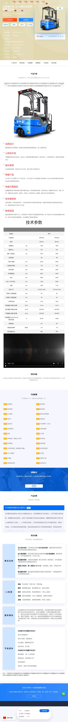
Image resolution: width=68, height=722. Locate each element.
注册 (60, 8)
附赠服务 (38, 63)
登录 (60, 6)
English (9, 10)
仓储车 (13, 24)
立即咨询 (9, 20)
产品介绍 (14, 63)
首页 (6, 3)
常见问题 (53, 63)
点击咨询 (34, 486)
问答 (35, 3)
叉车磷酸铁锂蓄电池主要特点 (17, 508)
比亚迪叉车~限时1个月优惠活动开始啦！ (24, 713)
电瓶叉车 (26, 675)
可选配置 (30, 63)
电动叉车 (21, 675)
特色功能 (22, 63)
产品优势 (45, 63)
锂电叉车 (15, 675)
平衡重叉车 (5, 24)
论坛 (29, 3)
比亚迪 (41, 36)
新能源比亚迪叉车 (36, 673)
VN (17, 10)
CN (48, 3)
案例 (23, 3)
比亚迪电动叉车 (17, 673)
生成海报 (51, 36)
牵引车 (22, 24)
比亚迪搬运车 (45, 673)
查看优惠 (44, 710)
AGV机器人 (30, 24)
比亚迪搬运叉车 (53, 673)
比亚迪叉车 (8, 190)
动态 (18, 3)
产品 (12, 3)
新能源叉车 (10, 675)
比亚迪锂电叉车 (26, 673)
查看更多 (26, 20)
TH (24, 10)
